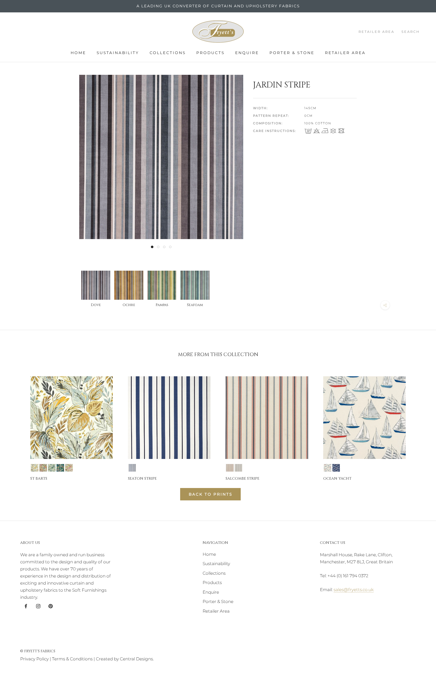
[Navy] (132, 468)
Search (410, 32)
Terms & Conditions (72, 658)
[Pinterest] (50, 605)
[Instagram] (38, 605)
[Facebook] (26, 605)
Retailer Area (345, 52)
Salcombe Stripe (242, 478)
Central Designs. (137, 658)
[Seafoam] (52, 468)
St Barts (38, 478)
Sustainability (118, 52)
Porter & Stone (291, 52)
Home (78, 52)
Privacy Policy (34, 658)
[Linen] (43, 468)
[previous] (15, 424)
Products (210, 52)
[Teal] (60, 468)
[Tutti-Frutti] (69, 468)
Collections (168, 52)
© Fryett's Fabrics (37, 651)
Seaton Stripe (142, 478)
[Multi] (230, 468)
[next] (420, 424)
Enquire (247, 52)
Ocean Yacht (337, 478)
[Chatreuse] (34, 468)
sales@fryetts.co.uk (354, 589)
